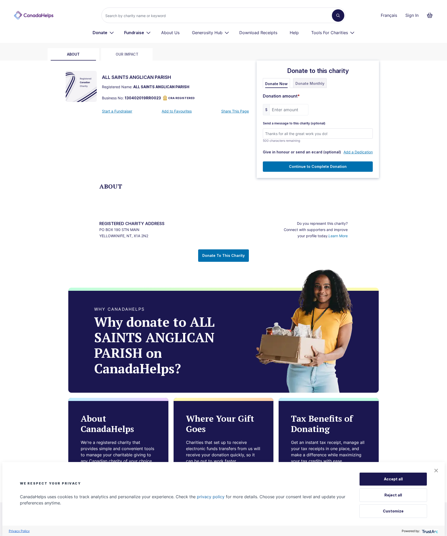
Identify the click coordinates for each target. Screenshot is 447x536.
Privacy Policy (19, 531)
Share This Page (235, 111)
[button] (436, 470)
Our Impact (127, 54)
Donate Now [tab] (276, 83)
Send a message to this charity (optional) (294, 123)
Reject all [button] (393, 495)
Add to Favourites (177, 111)
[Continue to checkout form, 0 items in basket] (431, 15)
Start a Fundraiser (117, 111)
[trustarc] (429, 531)
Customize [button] (393, 511)
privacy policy (211, 496)
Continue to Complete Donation (318, 166)
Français (389, 15)
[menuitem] (103, 32)
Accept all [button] (393, 479)
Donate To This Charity (223, 255)
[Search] (338, 15)
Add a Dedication (358, 152)
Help (294, 32)
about (73, 54)
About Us (170, 32)
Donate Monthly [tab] (309, 83)
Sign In (412, 15)
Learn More (338, 236)
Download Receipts (258, 32)
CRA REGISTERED (181, 98)
